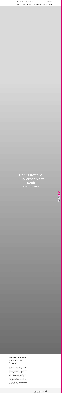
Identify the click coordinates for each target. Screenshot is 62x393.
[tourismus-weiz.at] (8, 3)
